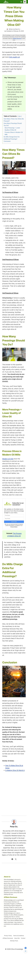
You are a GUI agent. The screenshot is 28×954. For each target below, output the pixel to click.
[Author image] (7, 29)
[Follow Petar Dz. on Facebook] (12, 859)
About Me (17, 938)
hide (19, 116)
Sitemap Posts (14, 940)
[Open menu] (21, 2)
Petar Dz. (17, 29)
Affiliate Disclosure (17, 38)
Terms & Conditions (18, 935)
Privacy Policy (8, 935)
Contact (23, 938)
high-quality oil (14, 57)
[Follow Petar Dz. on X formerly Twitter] (15, 859)
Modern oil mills (7, 459)
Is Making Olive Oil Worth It (15, 770)
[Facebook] (24, 1)
